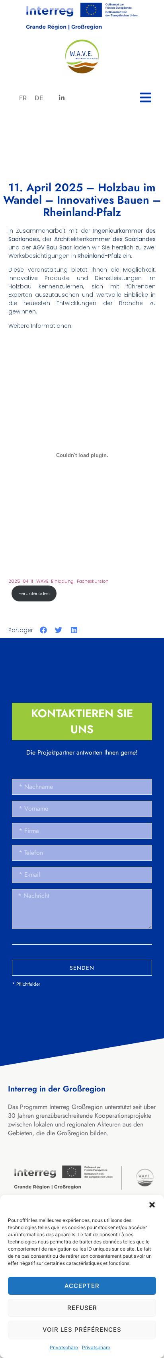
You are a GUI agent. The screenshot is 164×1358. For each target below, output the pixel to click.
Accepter (82, 1286)
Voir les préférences (82, 1329)
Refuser (82, 1307)
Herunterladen (34, 593)
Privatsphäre (64, 1347)
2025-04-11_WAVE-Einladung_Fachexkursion (58, 581)
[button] (152, 1205)
